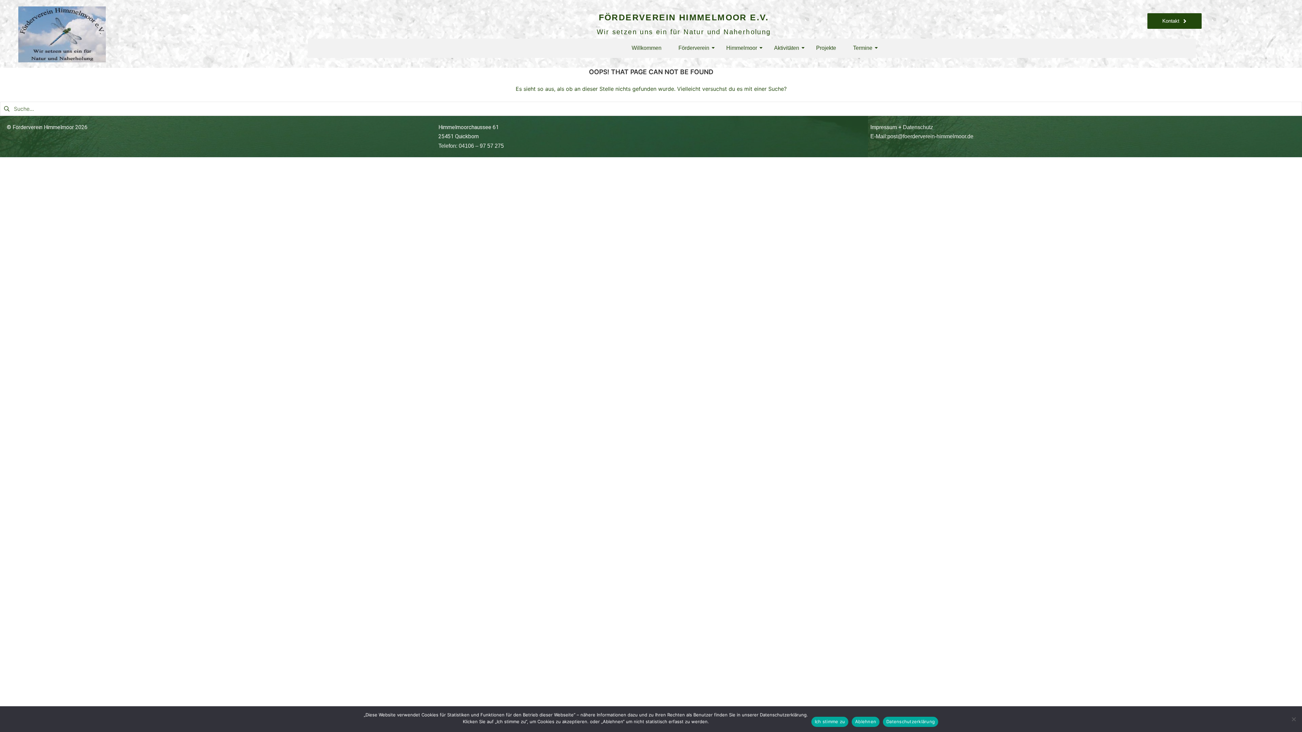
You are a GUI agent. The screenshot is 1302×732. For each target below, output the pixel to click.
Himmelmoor (741, 48)
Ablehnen (865, 721)
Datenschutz (918, 127)
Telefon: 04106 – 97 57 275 (471, 146)
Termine (862, 48)
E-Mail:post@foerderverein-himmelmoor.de (921, 136)
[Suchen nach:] (651, 108)
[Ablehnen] (1293, 719)
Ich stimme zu (830, 721)
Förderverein (693, 48)
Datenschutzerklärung (910, 721)
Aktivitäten (786, 48)
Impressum (883, 127)
